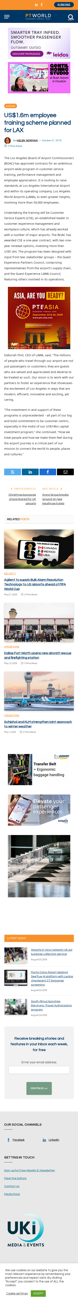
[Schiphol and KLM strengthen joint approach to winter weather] (39, 691)
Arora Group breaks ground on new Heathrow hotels (55, 499)
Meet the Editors (15, 1178)
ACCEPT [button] (38, 1293)
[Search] (70, 16)
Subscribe (64, 5)
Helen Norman (27, 140)
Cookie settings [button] (17, 1293)
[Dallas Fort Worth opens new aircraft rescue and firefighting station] (39, 622)
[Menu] (7, 16)
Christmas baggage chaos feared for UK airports (22, 499)
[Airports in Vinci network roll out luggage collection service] (15, 955)
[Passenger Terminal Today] (39, 16)
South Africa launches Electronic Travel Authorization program (51, 1005)
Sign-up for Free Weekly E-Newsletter (29, 1170)
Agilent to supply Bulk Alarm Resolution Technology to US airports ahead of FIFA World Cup (35, 584)
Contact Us (11, 1186)
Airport (10, 106)
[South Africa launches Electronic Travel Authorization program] (15, 1007)
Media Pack (12, 1194)
